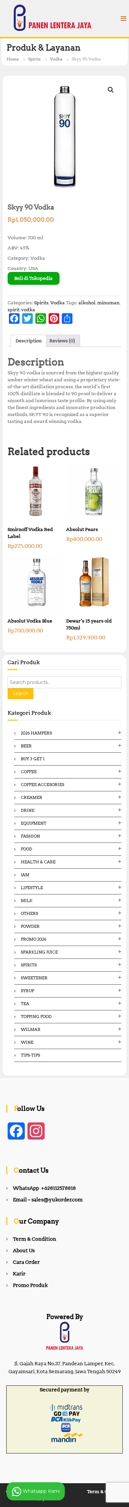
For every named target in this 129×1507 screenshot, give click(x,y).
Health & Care (38, 861)
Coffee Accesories (42, 784)
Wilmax (30, 1029)
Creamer (31, 797)
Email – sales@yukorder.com (48, 1200)
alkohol (87, 302)
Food (26, 849)
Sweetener (34, 977)
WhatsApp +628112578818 (44, 1188)
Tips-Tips (30, 1055)
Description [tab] (29, 340)
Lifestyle (32, 887)
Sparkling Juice (39, 952)
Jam (25, 874)
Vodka (56, 59)
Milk (26, 900)
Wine (27, 1042)
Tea (25, 1003)
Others (29, 913)
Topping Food (36, 1016)
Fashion (30, 836)
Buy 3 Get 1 (33, 758)
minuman (108, 302)
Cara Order (26, 1262)
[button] (111, 90)
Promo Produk (30, 1285)
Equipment (33, 823)
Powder (30, 926)
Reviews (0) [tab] (62, 340)
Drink (28, 810)
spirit (14, 309)
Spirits (34, 59)
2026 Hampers (36, 733)
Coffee (29, 771)
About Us (24, 1251)
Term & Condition (34, 1239)
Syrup (27, 990)
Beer (26, 745)
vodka (28, 309)
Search (20, 694)
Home (13, 59)
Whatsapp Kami (41, 1491)
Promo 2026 (33, 939)
